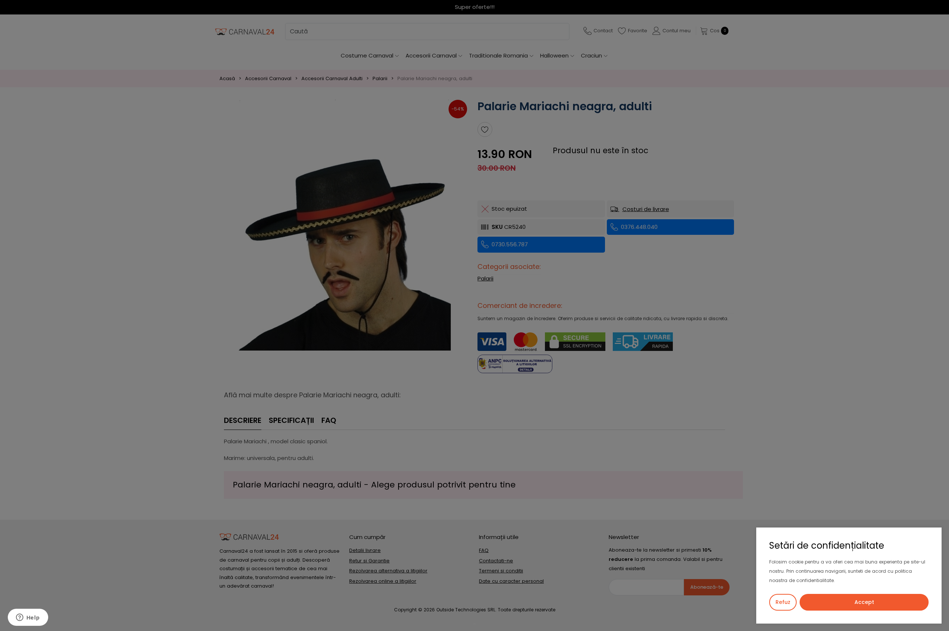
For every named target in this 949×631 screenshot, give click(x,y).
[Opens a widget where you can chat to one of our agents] (27, 618)
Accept (864, 602)
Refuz (783, 602)
